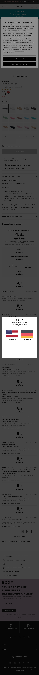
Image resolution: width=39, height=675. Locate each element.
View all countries (19, 344)
